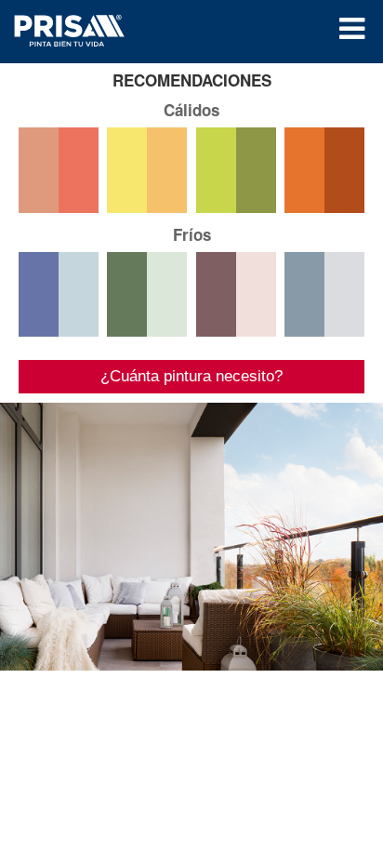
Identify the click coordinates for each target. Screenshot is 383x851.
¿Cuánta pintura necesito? (191, 376)
